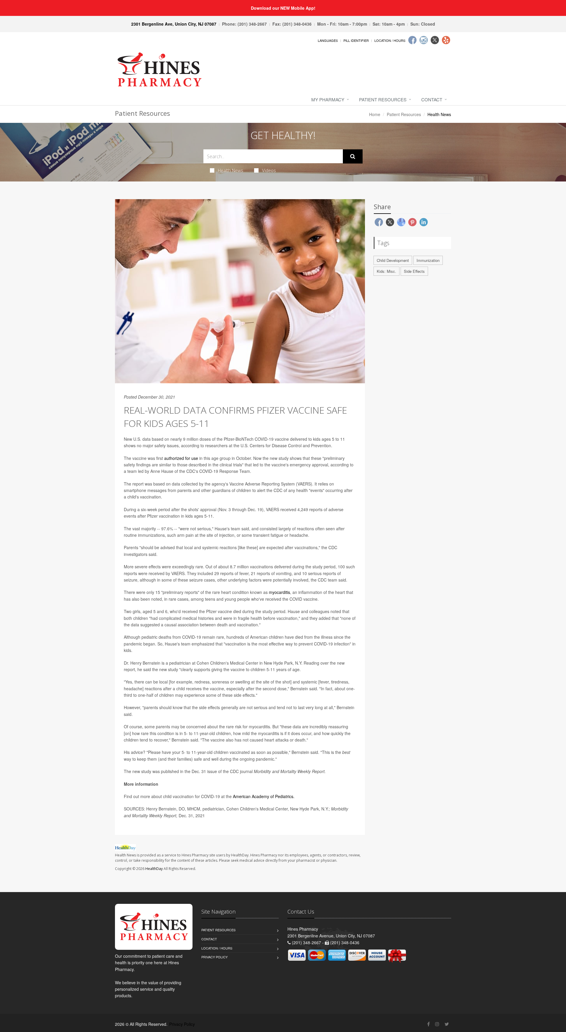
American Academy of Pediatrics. (263, 796)
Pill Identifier (356, 40)
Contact (431, 99)
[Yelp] (446, 40)
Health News (230, 170)
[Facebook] (412, 40)
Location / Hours (389, 40)
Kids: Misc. (386, 271)
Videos (269, 170)
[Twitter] (435, 40)
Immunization (428, 260)
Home (374, 114)
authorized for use (181, 458)
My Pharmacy (327, 99)
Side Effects (414, 271)
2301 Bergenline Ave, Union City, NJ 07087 (173, 24)
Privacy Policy (214, 957)
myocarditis (279, 592)
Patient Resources (383, 99)
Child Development (393, 260)
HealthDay (154, 868)
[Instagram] (423, 40)
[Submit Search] (353, 156)
